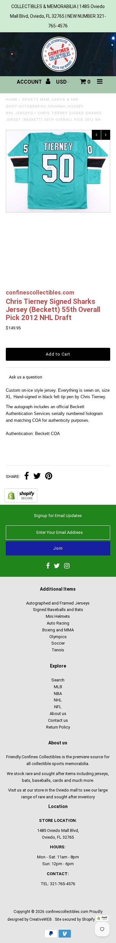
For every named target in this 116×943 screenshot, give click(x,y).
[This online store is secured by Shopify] (21, 501)
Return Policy (58, 727)
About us (58, 713)
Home (11, 100)
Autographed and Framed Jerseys (58, 603)
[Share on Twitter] (37, 477)
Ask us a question (25, 377)
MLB (58, 686)
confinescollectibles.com (66, 911)
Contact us (58, 720)
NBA (58, 693)
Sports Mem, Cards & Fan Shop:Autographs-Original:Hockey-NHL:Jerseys (45, 106)
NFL (58, 706)
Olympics (58, 636)
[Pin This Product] (48, 477)
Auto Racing (58, 623)
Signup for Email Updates (58, 515)
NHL (58, 700)
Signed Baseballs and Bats (58, 609)
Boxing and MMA (58, 629)
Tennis (58, 650)
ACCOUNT (30, 82)
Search (57, 680)
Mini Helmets (58, 616)
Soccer (58, 643)
